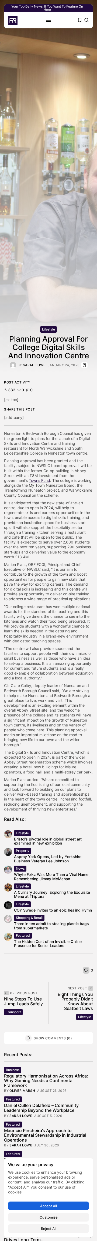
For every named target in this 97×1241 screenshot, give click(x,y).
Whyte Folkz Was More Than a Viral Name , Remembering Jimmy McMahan (52, 876)
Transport (13, 1012)
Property (22, 851)
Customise (49, 1217)
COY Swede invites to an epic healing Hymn (53, 910)
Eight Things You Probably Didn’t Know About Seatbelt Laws (75, 1001)
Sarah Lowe (34, 365)
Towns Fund (39, 480)
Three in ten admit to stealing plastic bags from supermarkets (51, 925)
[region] (48, 1197)
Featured (23, 935)
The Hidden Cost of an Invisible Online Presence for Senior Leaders (48, 943)
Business (12, 1070)
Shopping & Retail (29, 918)
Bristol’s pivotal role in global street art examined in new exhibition (48, 841)
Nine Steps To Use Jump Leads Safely (23, 1001)
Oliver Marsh (22, 1090)
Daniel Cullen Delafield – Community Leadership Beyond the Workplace (41, 1108)
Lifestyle (48, 329)
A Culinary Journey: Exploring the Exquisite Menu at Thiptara (52, 894)
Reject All (48, 1228)
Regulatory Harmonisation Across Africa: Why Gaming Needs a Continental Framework (46, 1080)
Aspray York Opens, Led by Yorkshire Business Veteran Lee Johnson (47, 858)
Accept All (48, 1206)
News (20, 868)
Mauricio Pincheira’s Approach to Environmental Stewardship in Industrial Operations (45, 1135)
